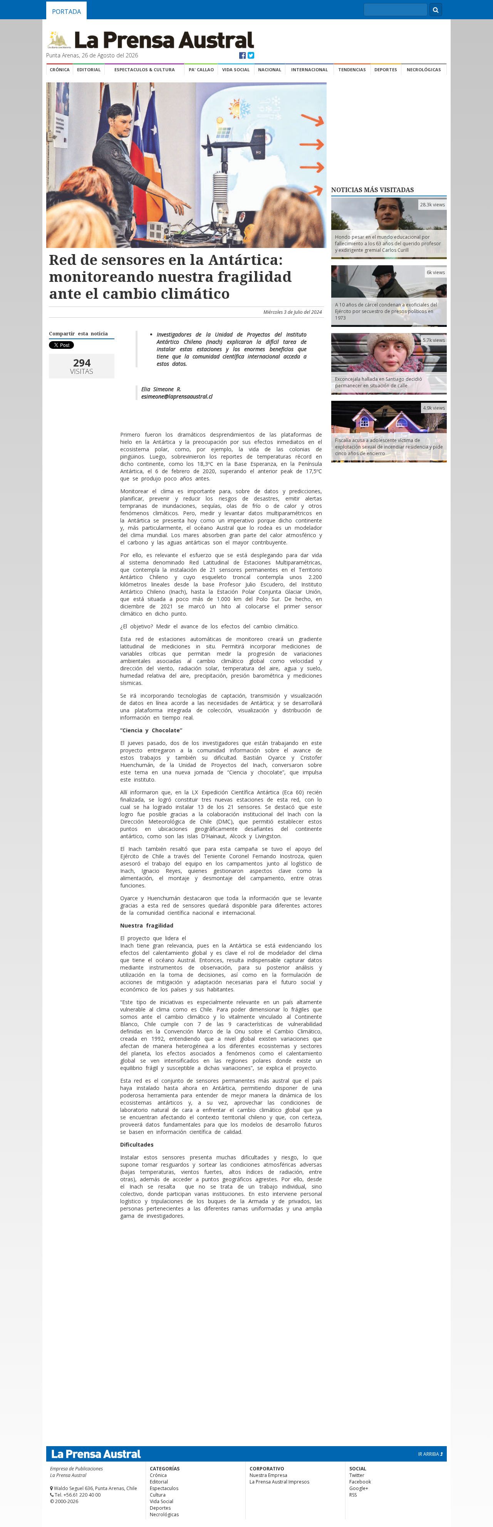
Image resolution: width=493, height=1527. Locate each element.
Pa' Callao (201, 69)
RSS (353, 1495)
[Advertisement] (185, 1250)
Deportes (385, 69)
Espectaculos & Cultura (144, 69)
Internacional (309, 69)
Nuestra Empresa (268, 1475)
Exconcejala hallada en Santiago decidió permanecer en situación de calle (378, 382)
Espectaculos (164, 1488)
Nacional (269, 69)
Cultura (158, 1495)
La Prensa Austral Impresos (279, 1481)
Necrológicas (424, 69)
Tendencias (352, 69)
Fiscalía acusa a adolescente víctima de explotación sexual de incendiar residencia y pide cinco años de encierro (389, 447)
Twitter (356, 1475)
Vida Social (236, 69)
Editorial (89, 69)
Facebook (360, 1481)
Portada (66, 11)
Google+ (358, 1488)
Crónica (60, 69)
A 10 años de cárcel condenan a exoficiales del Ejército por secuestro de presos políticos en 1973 (386, 311)
